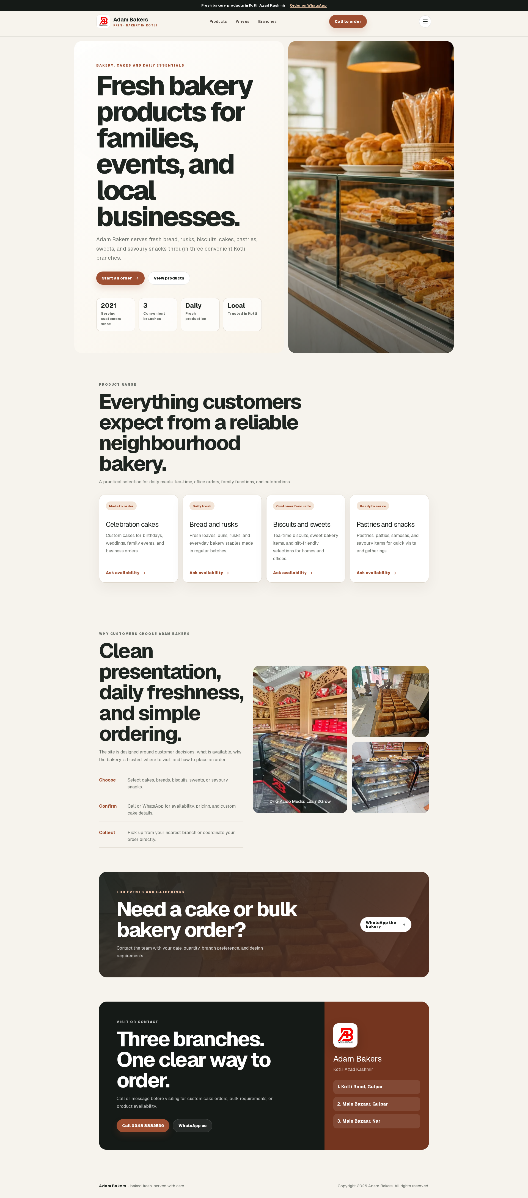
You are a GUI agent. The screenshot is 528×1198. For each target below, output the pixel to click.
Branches (267, 21)
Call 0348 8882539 (143, 1125)
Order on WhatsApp (308, 5)
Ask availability (122, 572)
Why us (242, 21)
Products (218, 21)
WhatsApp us (192, 1125)
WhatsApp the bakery (381, 924)
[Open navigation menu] (425, 21)
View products (169, 278)
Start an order (117, 278)
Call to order (348, 21)
